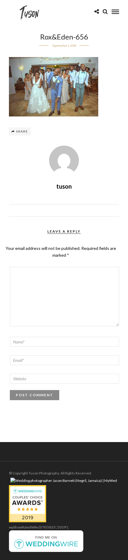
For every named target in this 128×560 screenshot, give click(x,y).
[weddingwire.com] (46, 550)
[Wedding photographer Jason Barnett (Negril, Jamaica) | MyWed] (63, 480)
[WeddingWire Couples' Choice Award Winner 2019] (27, 521)
